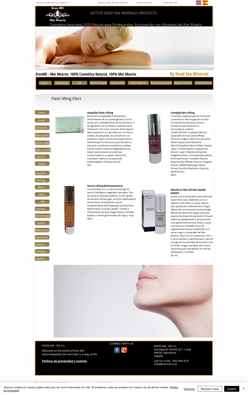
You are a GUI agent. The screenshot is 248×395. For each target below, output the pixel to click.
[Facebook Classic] (117, 350)
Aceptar (231, 389)
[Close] (243, 389)
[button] (125, 48)
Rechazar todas (210, 389)
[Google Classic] (124, 350)
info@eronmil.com (165, 364)
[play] (206, 66)
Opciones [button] (189, 389)
